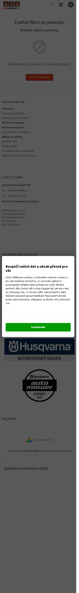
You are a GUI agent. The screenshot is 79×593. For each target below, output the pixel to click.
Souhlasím (38, 327)
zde (8, 303)
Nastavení (38, 317)
